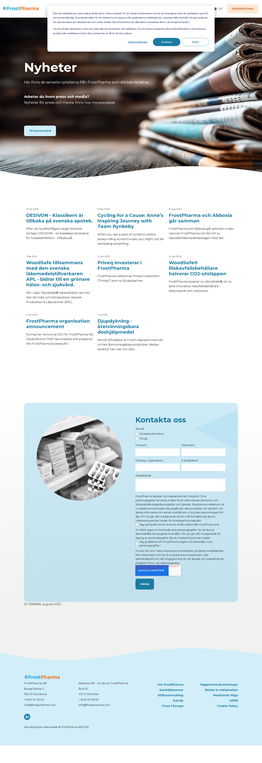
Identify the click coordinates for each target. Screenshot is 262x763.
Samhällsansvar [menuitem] (171, 690)
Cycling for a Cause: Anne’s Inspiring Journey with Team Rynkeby (130, 221)
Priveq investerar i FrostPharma (119, 265)
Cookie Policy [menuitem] (227, 706)
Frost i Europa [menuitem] (172, 706)
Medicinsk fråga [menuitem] (225, 695)
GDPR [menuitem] (233, 700)
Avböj (195, 41)
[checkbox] (180, 436)
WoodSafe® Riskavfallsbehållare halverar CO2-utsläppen (197, 268)
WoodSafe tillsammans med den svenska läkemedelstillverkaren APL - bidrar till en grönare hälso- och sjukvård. (58, 274)
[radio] (180, 434)
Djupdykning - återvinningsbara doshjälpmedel (118, 326)
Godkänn (166, 41)
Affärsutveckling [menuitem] (170, 695)
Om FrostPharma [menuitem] (170, 684)
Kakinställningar (138, 41)
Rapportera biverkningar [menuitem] (219, 684)
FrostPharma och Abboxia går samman (200, 218)
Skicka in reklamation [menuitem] (221, 690)
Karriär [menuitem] (178, 700)
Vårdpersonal (243, 8)
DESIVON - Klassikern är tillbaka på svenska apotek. (59, 218)
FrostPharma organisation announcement (58, 323)
